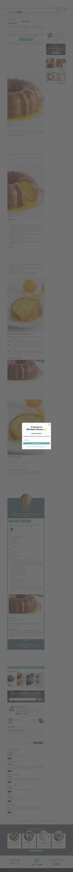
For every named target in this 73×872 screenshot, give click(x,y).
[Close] (49, 424)
